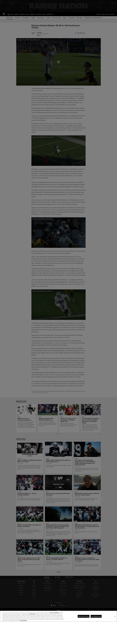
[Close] (114, 616)
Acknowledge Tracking (96, 616)
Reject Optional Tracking (83, 616)
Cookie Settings (23, 620)
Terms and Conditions (54, 612)
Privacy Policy (32, 614)
